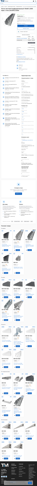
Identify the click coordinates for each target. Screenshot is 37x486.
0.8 (22, 117)
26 (22, 131)
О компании (21, 466)
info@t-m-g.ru (4, 473)
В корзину (26, 25)
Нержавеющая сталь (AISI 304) (27, 140)
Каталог (6, 6)
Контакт (13, 478)
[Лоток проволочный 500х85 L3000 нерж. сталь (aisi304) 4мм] (30, 337)
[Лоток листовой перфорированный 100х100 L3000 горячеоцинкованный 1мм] (18, 241)
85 (22, 114)
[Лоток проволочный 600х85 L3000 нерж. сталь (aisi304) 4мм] (6, 337)
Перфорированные (19, 6)
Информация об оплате (21, 61)
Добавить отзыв (18, 193)
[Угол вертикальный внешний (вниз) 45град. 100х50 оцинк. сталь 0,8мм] (18, 384)
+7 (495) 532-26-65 (4, 470)
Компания (21, 464)
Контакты (20, 476)
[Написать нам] (33, 1)
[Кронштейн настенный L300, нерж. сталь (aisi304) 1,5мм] (6, 450)
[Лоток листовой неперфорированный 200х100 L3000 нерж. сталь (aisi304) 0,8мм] (30, 384)
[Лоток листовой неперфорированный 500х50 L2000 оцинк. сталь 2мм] (30, 289)
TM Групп (6, 1)
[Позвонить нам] (35, 1)
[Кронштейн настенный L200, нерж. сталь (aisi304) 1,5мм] (6, 430)
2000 (23, 111)
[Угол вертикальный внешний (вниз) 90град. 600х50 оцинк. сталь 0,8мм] (6, 406)
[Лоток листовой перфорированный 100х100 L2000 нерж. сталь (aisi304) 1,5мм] (30, 241)
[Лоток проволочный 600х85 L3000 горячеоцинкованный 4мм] (6, 359)
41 (22, 127)
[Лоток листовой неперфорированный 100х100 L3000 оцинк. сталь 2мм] (6, 241)
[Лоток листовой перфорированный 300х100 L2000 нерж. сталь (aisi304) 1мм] (6, 289)
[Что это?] (26, 91)
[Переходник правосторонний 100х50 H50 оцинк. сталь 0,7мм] (18, 264)
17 (22, 134)
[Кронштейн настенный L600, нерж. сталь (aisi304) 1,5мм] (18, 430)
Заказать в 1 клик (26, 28)
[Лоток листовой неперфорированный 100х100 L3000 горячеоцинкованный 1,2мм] (6, 264)
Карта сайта (31, 480)
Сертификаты (21, 471)
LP (22, 89)
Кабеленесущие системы (11, 6)
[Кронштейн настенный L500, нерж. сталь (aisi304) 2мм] (30, 430)
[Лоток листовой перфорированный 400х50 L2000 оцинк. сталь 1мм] (18, 289)
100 (22, 108)
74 (22, 123)
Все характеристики (19, 54)
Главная (2, 6)
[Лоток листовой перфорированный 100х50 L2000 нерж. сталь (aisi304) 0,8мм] (18, 406)
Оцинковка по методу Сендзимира (22, 38)
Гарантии (20, 469)
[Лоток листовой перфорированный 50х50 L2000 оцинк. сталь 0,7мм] (6, 311)
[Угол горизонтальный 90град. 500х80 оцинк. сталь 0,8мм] (6, 384)
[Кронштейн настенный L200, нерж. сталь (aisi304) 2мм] (18, 450)
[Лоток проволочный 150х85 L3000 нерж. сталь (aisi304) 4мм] (18, 359)
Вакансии (20, 474)
